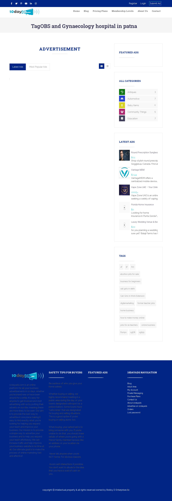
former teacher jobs (146, 303)
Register (133, 3)
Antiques (141, 92)
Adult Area (131, 387)
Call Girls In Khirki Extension (132, 296)
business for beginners (130, 281)
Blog (86, 11)
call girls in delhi (127, 289)
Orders (130, 409)
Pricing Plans (100, 11)
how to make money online (132, 318)
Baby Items (141, 105)
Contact (156, 11)
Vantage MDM (137, 170)
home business (127, 310)
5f (126, 267)
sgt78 (132, 332)
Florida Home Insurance (142, 204)
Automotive (141, 98)
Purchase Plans (133, 396)
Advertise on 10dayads (137, 406)
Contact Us (132, 400)
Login (143, 3)
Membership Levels (123, 11)
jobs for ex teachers (129, 325)
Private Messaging (135, 393)
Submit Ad (155, 3)
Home (76, 11)
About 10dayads (134, 403)
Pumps (123, 332)
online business (148, 325)
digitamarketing (127, 303)
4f (121, 267)
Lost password (133, 412)
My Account (132, 390)
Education (141, 118)
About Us (143, 11)
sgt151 (141, 332)
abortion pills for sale (129, 274)
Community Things (141, 111)
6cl (132, 267)
